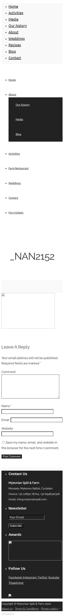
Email (5, 420)
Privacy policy (49, 608)
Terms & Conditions (27, 608)
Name (5, 406)
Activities (16, 12)
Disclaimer (7, 613)
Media (13, 19)
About (13, 32)
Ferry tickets (16, 212)
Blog (12, 51)
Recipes (15, 45)
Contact (15, 57)
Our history (18, 25)
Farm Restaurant (19, 168)
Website (7, 428)
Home (13, 6)
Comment (8, 372)
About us (6, 608)
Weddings (17, 38)
